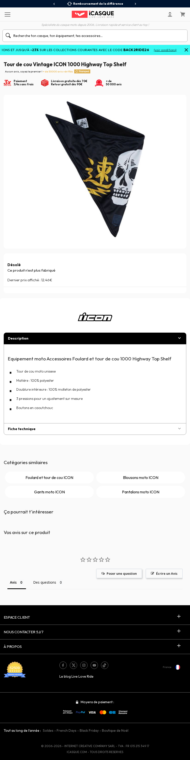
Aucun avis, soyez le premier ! (39, 71)
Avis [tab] (13, 582)
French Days (66, 730)
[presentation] (54, 4)
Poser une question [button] (122, 573)
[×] (186, 50)
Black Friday (89, 730)
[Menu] (7, 14)
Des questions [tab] (44, 582)
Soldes (48, 730)
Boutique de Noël (115, 730)
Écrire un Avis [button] (166, 573)
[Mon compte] (170, 14)
